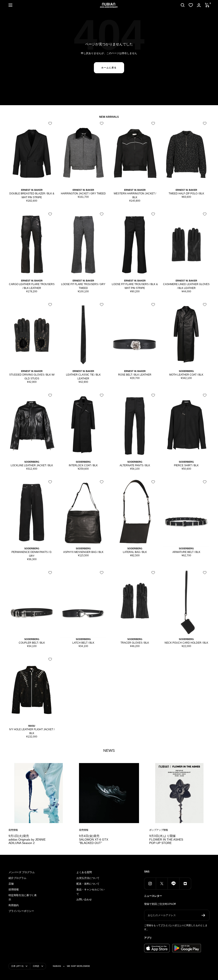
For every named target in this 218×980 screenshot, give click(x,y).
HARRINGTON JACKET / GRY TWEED (83, 193)
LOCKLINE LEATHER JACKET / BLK (32, 465)
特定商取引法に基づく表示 (23, 897)
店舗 (11, 883)
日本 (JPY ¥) (17, 966)
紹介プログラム (17, 878)
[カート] (207, 5)
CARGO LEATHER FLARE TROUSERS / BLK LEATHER (31, 286)
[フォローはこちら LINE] (173, 883)
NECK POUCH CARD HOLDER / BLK (186, 642)
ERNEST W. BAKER (32, 190)
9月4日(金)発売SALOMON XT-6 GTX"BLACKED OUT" (93, 839)
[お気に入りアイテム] (191, 5)
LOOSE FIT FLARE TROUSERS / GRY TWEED (83, 286)
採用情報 (14, 889)
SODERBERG (186, 371)
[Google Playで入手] (186, 948)
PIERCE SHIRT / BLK (186, 465)
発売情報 (13, 830)
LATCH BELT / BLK (83, 642)
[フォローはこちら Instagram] (150, 883)
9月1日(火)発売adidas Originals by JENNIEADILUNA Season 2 (27, 839)
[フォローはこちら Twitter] (162, 883)
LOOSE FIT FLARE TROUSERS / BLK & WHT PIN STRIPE (135, 286)
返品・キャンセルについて (90, 891)
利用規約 (14, 905)
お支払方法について (87, 878)
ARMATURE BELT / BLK (186, 552)
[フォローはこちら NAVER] (185, 883)
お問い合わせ (84, 899)
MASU (31, 726)
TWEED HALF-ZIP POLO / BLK (186, 193)
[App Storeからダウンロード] (157, 948)
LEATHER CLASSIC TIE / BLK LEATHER (83, 376)
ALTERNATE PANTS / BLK (135, 465)
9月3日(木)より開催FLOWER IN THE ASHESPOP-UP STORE (166, 839)
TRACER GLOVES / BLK (134, 642)
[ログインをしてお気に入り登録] (50, 123)
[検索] (183, 5)
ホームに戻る (109, 67)
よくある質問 (84, 872)
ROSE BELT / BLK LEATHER (134, 374)
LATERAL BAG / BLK (135, 552)
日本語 (36, 966)
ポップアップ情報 (158, 830)
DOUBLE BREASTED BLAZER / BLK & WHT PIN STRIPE (31, 195)
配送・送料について (87, 883)
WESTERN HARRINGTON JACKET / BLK (135, 195)
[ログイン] (199, 5)
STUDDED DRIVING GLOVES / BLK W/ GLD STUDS (31, 376)
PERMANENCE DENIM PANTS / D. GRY (31, 554)
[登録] (203, 915)
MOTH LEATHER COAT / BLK (186, 374)
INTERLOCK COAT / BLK (83, 465)
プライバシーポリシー (21, 911)
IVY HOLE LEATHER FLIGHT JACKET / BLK (31, 731)
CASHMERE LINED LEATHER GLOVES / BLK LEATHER (186, 286)
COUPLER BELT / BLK (32, 642)
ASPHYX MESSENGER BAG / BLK (83, 552)
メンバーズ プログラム (22, 872)
